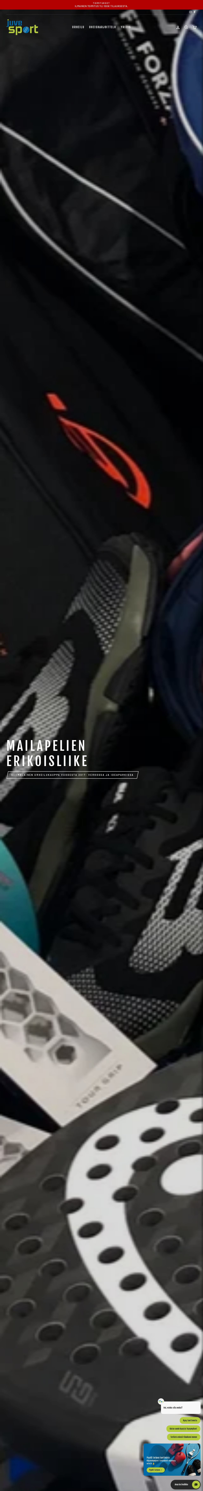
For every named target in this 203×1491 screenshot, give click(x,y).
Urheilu (78, 27)
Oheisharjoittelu (102, 27)
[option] (101, 5)
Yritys (126, 27)
